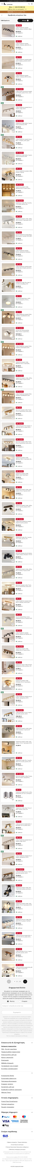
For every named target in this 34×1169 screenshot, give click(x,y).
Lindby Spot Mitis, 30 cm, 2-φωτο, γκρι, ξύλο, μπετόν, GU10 (24, 952)
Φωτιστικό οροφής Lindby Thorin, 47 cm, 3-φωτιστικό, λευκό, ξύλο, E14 (24, 585)
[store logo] (9, 4)
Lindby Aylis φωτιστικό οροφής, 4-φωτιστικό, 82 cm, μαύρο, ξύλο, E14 (24, 426)
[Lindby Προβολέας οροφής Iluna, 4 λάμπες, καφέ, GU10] (17, 110)
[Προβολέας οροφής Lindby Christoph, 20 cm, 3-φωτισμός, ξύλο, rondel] (17, 683)
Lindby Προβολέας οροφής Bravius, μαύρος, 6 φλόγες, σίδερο (24, 28)
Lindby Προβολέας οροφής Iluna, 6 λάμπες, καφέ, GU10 (24, 840)
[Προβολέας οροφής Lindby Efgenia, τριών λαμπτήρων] (17, 476)
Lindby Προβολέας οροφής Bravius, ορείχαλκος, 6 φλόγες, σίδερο (23, 251)
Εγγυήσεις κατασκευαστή (9, 1069)
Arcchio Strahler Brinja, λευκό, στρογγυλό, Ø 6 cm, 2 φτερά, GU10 (24, 617)
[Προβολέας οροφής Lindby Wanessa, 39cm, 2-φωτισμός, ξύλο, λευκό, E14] (17, 460)
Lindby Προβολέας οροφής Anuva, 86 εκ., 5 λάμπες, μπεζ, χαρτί (24, 140)
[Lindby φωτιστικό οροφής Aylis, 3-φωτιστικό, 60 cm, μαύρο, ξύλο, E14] (17, 938)
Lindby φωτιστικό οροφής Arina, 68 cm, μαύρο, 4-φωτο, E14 (24, 968)
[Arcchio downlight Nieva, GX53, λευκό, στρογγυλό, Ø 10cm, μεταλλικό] (17, 301)
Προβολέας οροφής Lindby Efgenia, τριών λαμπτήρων (22, 474)
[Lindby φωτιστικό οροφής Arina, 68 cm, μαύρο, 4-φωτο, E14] (17, 970)
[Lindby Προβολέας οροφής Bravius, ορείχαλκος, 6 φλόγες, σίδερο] (17, 253)
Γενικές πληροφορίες (9, 1098)
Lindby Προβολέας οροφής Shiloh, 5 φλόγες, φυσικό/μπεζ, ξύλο (24, 347)
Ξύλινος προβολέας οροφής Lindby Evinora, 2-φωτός (24, 171)
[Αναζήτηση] (29, 4)
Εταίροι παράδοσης (9, 1131)
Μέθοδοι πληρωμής (7, 1063)
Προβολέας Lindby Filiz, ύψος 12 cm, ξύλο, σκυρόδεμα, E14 (23, 283)
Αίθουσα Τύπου (6, 1092)
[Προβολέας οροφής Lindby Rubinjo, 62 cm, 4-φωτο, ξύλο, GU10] (17, 652)
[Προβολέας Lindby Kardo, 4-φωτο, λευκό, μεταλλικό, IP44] (17, 158)
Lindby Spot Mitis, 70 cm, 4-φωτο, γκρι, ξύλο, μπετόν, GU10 (24, 713)
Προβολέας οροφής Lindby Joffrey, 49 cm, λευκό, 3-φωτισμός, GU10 (24, 219)
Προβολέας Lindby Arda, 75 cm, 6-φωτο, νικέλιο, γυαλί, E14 (24, 808)
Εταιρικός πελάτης (7, 1084)
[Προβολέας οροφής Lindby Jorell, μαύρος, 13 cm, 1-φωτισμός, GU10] (17, 747)
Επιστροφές (5, 1060)
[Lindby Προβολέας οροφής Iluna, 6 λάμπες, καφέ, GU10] (17, 843)
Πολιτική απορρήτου (7, 1104)
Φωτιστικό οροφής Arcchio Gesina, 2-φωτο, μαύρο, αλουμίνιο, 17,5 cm (24, 554)
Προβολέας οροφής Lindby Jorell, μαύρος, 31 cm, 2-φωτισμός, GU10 (24, 904)
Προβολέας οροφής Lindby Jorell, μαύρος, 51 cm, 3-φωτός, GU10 (23, 490)
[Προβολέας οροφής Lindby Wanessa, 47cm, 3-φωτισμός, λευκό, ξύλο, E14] (17, 365)
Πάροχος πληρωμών (9, 1112)
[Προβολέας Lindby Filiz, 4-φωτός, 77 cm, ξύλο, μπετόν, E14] (17, 206)
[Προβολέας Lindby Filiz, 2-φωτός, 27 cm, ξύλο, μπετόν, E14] (17, 540)
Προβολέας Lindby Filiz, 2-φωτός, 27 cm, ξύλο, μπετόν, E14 (24, 538)
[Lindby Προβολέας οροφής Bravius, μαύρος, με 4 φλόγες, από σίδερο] (17, 636)
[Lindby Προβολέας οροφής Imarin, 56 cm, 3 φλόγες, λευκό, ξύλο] (17, 604)
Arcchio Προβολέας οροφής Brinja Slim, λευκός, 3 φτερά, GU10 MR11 (24, 235)
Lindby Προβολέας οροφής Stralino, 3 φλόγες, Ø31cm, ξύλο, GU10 (23, 76)
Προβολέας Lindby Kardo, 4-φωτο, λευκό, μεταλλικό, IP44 (24, 155)
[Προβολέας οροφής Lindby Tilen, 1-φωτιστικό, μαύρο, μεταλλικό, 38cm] (17, 890)
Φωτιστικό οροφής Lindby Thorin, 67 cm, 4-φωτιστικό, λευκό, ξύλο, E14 (24, 442)
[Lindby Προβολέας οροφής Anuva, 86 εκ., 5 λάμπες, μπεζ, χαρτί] (17, 142)
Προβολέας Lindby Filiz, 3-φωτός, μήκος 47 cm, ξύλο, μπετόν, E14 (24, 761)
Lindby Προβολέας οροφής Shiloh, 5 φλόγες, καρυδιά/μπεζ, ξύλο (24, 394)
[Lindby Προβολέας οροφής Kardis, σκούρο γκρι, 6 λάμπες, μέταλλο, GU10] (17, 269)
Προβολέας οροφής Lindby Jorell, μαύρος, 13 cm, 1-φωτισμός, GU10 (24, 742)
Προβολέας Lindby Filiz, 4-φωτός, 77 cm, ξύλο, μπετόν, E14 (24, 203)
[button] (12, 35)
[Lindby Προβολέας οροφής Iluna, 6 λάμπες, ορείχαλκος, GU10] (17, 699)
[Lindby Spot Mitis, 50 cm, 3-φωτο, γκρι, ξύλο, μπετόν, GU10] (17, 874)
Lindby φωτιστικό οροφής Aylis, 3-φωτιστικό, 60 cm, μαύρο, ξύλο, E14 (24, 936)
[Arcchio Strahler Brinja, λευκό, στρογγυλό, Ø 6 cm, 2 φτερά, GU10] (17, 620)
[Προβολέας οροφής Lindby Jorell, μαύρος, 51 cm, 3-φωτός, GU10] (17, 492)
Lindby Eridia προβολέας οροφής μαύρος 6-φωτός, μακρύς (23, 522)
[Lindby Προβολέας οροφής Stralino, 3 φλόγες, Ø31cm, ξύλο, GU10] (17, 78)
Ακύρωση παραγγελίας (8, 1046)
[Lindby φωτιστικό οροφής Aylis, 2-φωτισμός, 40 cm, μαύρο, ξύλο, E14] (17, 827)
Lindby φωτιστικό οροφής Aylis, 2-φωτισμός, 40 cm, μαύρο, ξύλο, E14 (24, 824)
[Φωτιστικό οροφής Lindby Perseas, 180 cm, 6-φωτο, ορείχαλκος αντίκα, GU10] (17, 779)
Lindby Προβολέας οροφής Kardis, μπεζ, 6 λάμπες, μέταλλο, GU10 (24, 60)
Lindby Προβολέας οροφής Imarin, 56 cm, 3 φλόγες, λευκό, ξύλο (24, 601)
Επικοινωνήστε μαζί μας (9, 1055)
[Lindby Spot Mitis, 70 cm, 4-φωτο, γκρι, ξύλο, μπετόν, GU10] (17, 715)
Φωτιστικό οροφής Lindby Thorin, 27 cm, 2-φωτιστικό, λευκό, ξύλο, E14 (24, 410)
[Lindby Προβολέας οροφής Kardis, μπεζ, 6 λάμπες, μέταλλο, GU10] (17, 62)
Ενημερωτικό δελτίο (7, 1076)
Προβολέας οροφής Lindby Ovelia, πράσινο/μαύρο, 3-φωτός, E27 (24, 729)
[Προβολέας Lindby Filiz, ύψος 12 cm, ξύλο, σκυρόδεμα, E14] (17, 285)
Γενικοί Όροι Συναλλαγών (9, 1101)
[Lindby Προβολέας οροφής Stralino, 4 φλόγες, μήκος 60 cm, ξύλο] (17, 46)
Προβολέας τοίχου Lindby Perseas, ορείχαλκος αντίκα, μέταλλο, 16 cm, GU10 (24, 665)
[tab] (17, 1055)
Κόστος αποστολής (7, 1057)
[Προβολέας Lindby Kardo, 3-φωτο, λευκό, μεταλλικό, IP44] (17, 126)
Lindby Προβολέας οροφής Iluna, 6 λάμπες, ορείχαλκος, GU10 (24, 697)
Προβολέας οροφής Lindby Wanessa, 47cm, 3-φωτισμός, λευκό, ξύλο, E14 (22, 363)
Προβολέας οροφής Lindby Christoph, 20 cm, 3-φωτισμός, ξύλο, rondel (23, 681)
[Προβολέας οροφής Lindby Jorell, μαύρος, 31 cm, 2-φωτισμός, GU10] (17, 906)
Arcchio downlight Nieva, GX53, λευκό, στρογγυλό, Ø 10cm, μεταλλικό (23, 299)
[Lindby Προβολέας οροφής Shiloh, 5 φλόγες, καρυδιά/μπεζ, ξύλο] (17, 397)
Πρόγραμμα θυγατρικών (9, 1081)
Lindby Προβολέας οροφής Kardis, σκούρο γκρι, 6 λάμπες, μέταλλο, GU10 (24, 267)
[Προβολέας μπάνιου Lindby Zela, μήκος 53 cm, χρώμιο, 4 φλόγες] (17, 922)
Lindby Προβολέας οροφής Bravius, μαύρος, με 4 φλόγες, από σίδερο (24, 633)
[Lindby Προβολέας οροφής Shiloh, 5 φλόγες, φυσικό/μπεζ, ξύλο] (17, 349)
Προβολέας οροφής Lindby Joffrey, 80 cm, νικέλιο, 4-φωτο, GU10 (24, 570)
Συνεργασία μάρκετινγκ (8, 1078)
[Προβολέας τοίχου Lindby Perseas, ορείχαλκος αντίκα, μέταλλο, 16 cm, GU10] (17, 667)
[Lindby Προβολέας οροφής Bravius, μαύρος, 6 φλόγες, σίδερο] (17, 30)
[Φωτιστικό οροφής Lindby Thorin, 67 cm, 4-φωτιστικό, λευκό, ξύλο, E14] (17, 444)
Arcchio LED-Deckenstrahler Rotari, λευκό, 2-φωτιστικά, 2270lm (22, 331)
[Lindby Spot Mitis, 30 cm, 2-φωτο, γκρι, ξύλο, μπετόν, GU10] (17, 954)
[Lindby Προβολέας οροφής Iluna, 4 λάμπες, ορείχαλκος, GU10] (17, 859)
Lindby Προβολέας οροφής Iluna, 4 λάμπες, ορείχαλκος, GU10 (24, 856)
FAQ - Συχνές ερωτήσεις (9, 1049)
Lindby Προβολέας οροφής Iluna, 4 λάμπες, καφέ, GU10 (24, 108)
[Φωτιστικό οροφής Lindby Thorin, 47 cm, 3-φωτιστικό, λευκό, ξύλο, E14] (17, 588)
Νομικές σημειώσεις (7, 1107)
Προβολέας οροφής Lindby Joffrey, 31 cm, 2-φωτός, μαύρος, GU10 (24, 506)
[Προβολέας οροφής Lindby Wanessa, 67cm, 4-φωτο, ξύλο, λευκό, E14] (17, 190)
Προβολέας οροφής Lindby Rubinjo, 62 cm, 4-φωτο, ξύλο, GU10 (23, 649)
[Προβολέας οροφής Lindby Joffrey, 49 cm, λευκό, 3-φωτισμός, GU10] (17, 222)
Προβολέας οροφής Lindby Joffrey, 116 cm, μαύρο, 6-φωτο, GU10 (24, 378)
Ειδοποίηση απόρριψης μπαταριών (17, 1149)
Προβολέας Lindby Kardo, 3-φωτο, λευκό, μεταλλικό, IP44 (24, 124)
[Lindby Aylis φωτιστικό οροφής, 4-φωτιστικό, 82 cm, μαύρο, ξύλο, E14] (17, 429)
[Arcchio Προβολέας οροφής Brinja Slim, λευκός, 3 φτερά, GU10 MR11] (17, 237)
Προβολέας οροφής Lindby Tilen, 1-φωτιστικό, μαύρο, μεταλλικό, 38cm (23, 888)
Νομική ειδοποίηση (22, 1142)
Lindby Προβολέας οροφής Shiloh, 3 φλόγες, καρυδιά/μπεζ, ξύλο (24, 315)
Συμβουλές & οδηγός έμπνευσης (11, 1090)
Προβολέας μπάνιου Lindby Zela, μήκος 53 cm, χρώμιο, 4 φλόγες (23, 920)
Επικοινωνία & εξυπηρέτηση (13, 1043)
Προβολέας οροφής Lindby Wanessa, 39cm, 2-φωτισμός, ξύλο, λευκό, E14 (24, 458)
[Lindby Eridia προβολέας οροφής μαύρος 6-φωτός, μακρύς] (17, 524)
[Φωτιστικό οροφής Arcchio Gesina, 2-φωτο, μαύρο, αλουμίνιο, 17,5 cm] (17, 556)
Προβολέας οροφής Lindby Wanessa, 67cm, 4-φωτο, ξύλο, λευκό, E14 (23, 187)
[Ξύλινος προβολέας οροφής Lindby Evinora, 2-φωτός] (17, 174)
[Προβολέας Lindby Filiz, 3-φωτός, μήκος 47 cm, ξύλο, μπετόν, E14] (17, 763)
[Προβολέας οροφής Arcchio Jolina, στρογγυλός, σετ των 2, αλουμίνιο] (17, 795)
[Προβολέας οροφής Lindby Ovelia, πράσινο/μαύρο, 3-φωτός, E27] (17, 731)
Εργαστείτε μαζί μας (7, 1087)
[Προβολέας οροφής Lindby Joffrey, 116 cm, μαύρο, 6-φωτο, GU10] (17, 381)
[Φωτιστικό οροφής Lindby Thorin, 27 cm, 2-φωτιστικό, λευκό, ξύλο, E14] (17, 413)
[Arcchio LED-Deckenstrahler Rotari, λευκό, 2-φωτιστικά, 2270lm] (17, 333)
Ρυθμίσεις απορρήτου (12, 1142)
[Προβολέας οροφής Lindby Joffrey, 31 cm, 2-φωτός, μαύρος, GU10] (17, 508)
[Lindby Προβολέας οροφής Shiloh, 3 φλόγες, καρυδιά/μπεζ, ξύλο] (17, 317)
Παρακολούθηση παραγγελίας (10, 1052)
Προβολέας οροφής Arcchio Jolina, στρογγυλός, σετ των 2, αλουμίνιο (24, 792)
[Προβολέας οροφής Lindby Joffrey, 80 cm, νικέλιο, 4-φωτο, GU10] (17, 572)
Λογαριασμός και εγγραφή (9, 1066)
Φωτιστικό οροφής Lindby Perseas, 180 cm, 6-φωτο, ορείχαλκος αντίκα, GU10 (24, 777)
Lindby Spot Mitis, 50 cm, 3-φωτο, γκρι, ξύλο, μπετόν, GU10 (24, 872)
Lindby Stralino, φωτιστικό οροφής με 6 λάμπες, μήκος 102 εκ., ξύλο (24, 92)
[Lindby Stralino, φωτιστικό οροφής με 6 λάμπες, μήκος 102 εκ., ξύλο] (17, 94)
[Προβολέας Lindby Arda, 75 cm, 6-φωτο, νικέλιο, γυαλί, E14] (17, 811)
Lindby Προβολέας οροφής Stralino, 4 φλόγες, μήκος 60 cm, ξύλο (23, 44)
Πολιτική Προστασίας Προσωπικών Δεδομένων (17, 1147)
